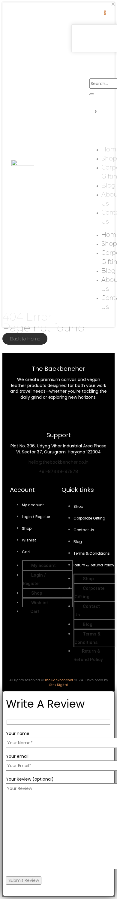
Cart (26, 551)
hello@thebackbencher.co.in (58, 462)
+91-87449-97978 (58, 471)
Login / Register (36, 516)
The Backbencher (58, 680)
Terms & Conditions (92, 553)
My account (33, 504)
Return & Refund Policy (94, 565)
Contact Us (84, 529)
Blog (108, 185)
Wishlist (29, 540)
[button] (82, 57)
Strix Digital (58, 684)
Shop (109, 158)
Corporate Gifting (89, 518)
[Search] (91, 94)
